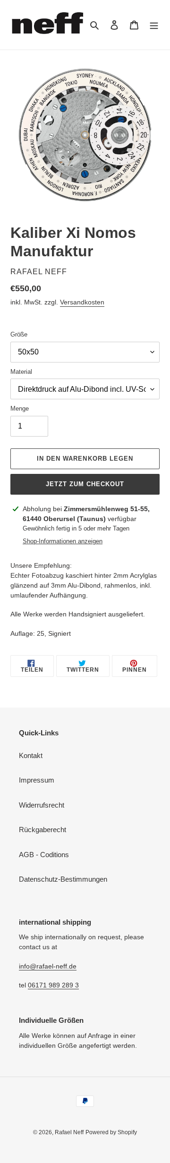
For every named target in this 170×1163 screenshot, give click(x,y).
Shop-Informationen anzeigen (62, 541)
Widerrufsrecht (41, 805)
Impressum (36, 780)
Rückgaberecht (42, 830)
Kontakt (30, 755)
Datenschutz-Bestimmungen (63, 879)
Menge (19, 408)
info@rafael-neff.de (47, 966)
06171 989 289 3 (53, 985)
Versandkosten (82, 302)
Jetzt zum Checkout (85, 484)
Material (21, 371)
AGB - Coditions (44, 855)
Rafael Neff (69, 1132)
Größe (18, 334)
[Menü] (154, 25)
